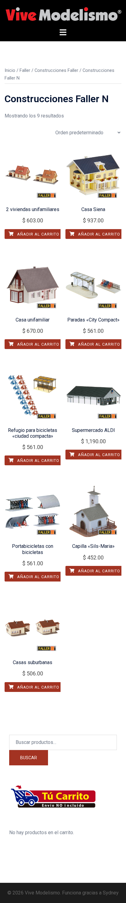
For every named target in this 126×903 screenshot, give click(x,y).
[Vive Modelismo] (63, 14)
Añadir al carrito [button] (37, 234)
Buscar (28, 757)
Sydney (111, 893)
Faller (25, 70)
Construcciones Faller (56, 70)
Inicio (10, 70)
